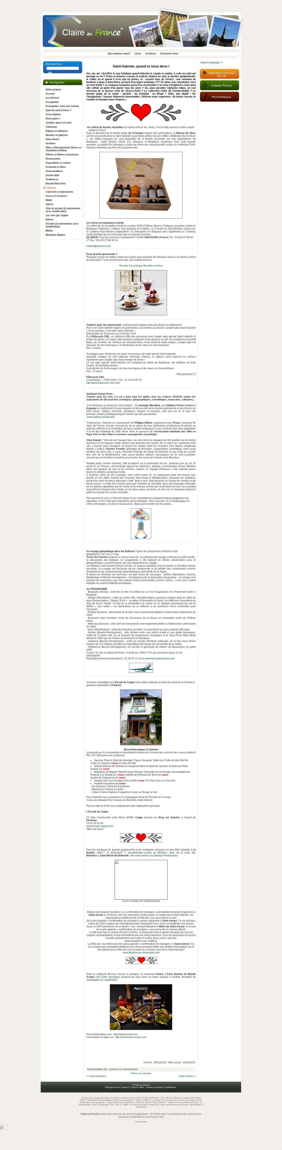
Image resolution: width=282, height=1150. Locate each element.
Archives (150, 53)
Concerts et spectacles (59, 191)
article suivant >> (187, 1076)
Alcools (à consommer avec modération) (62, 225)
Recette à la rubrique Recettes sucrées (141, 265)
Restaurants (53, 158)
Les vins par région (57, 215)
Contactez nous (169, 53)
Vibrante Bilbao (143, 1100)
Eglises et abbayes (57, 131)
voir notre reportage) (108, 977)
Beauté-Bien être (56, 183)
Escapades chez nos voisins (62, 106)
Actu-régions (53, 114)
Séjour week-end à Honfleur (120, 1102)
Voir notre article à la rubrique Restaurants (153, 855)
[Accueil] (141, 48)
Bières (49, 219)
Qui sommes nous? (119, 53)
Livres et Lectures (56, 196)
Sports (49, 204)
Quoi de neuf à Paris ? (58, 110)
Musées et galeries (57, 135)
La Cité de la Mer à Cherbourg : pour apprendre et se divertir (159, 1104)
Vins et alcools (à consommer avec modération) (63, 210)
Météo (49, 230)
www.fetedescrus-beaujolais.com (141, 952)
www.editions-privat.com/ (101, 417)
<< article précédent (96, 1076)
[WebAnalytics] (4, 1129)
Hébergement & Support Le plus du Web (125, 1087)
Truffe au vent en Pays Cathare (150, 1102)
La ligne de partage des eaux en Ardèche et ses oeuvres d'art (111, 1098)
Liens (138, 53)
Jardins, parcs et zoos (59, 122)
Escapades (52, 102)
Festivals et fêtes (56, 167)
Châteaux (51, 126)
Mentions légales (55, 234)
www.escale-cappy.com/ (99, 826)
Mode (49, 200)
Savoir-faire (52, 175)
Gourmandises (54, 171)
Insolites (51, 143)
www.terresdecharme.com (160, 658)
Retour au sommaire (141, 1073)
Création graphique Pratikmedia (161, 1087)
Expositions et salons (58, 162)
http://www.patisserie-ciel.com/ (103, 382)
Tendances (52, 179)
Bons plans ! (53, 118)
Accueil (50, 93)
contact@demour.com (98, 246)
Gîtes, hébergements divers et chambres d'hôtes (63, 149)
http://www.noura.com (125, 1034)
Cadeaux (51, 187)
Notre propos (53, 89)
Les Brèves (52, 97)
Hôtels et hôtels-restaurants (62, 154)
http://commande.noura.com (130, 1037)
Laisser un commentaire (123, 1069)
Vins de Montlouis (149, 1098)
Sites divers (53, 139)
